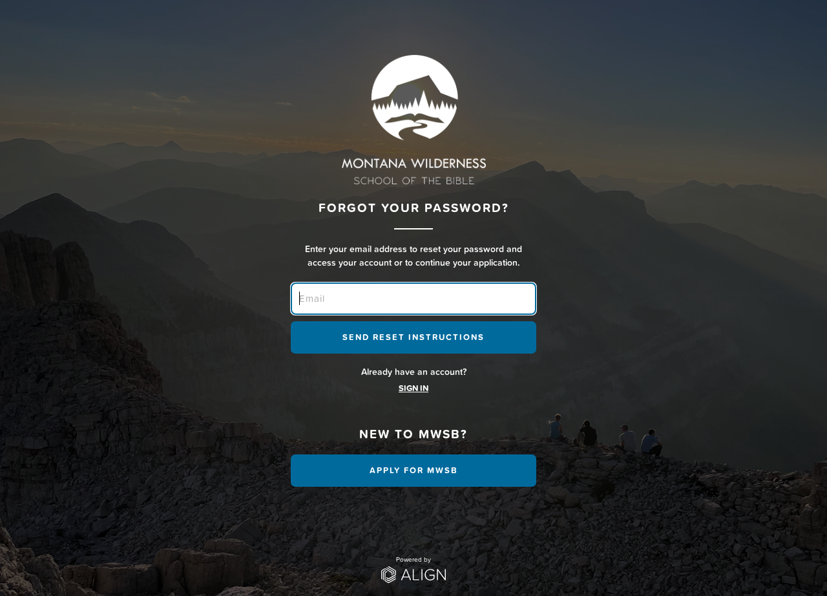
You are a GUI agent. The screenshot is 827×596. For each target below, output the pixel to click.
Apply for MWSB (414, 470)
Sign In (413, 388)
